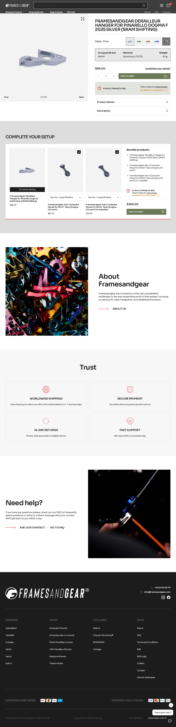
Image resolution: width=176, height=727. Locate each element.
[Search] (143, 5)
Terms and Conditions (147, 642)
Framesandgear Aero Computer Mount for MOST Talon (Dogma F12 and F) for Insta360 (101, 207)
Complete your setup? (157, 68)
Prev (6, 97)
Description (103, 110)
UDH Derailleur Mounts (60, 649)
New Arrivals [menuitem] (56, 12)
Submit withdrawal (146, 677)
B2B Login (142, 656)
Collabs (140, 663)
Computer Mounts (58, 628)
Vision (9, 649)
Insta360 (10, 635)
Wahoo (96, 628)
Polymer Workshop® (103, 635)
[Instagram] (163, 597)
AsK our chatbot (32, 527)
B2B (139, 649)
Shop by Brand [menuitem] (36, 12)
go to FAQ (57, 527)
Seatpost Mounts (57, 656)
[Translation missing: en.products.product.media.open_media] (82, 18)
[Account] (161, 5)
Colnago (10, 642)
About (147, 12)
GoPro (9, 663)
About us (119, 309)
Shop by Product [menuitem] (14, 12)
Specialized (11, 628)
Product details (106, 102)
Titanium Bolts (56, 663)
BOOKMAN (98, 642)
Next (81, 97)
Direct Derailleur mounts (61, 642)
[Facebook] (168, 597)
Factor (9, 656)
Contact (166, 12)
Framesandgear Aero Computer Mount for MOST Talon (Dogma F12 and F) (63, 207)
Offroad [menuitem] (71, 12)
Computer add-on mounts (61, 635)
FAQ (156, 12)
